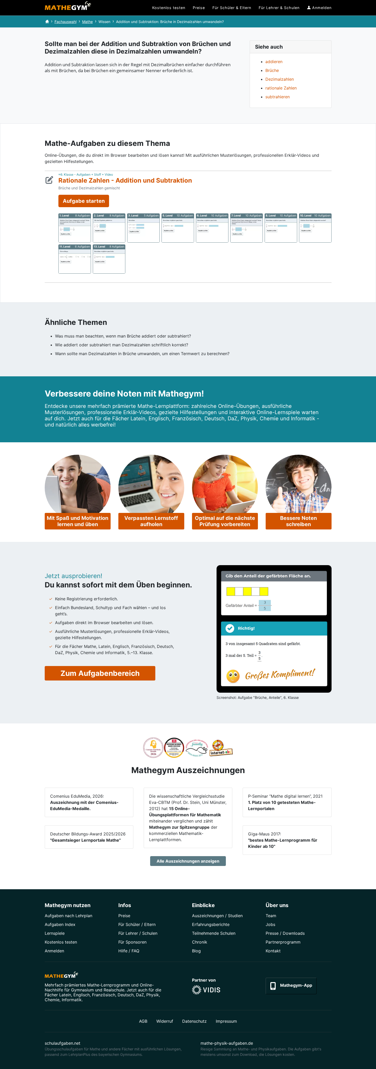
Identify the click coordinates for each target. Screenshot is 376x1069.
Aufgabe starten (84, 201)
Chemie (52, 999)
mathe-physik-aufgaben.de (227, 1043)
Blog (196, 950)
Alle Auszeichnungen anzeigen (188, 861)
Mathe (87, 21)
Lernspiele (55, 933)
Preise (124, 915)
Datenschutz (194, 1021)
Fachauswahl (65, 21)
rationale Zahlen (281, 88)
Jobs (270, 924)
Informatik (72, 999)
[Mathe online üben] (61, 975)
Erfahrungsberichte (210, 924)
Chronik (199, 942)
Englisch (81, 994)
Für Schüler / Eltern (137, 924)
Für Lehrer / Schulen (137, 933)
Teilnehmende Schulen (213, 933)
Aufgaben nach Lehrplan (68, 915)
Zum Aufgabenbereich (100, 673)
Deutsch (126, 994)
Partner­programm (283, 942)
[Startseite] (47, 21)
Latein (65, 994)
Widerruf (164, 1021)
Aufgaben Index (60, 924)
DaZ (140, 994)
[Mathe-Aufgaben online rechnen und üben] (68, 8)
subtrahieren (277, 96)
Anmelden (54, 950)
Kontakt (273, 950)
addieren (273, 61)
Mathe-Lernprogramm (108, 985)
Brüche (272, 70)
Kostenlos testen (61, 942)
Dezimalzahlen (279, 79)
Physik (152, 994)
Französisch (103, 994)
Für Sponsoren (132, 942)
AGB (143, 1021)
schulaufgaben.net (62, 1043)
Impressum (226, 1021)
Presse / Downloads (285, 933)
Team (271, 915)
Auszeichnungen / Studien (217, 915)
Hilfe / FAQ (128, 950)
